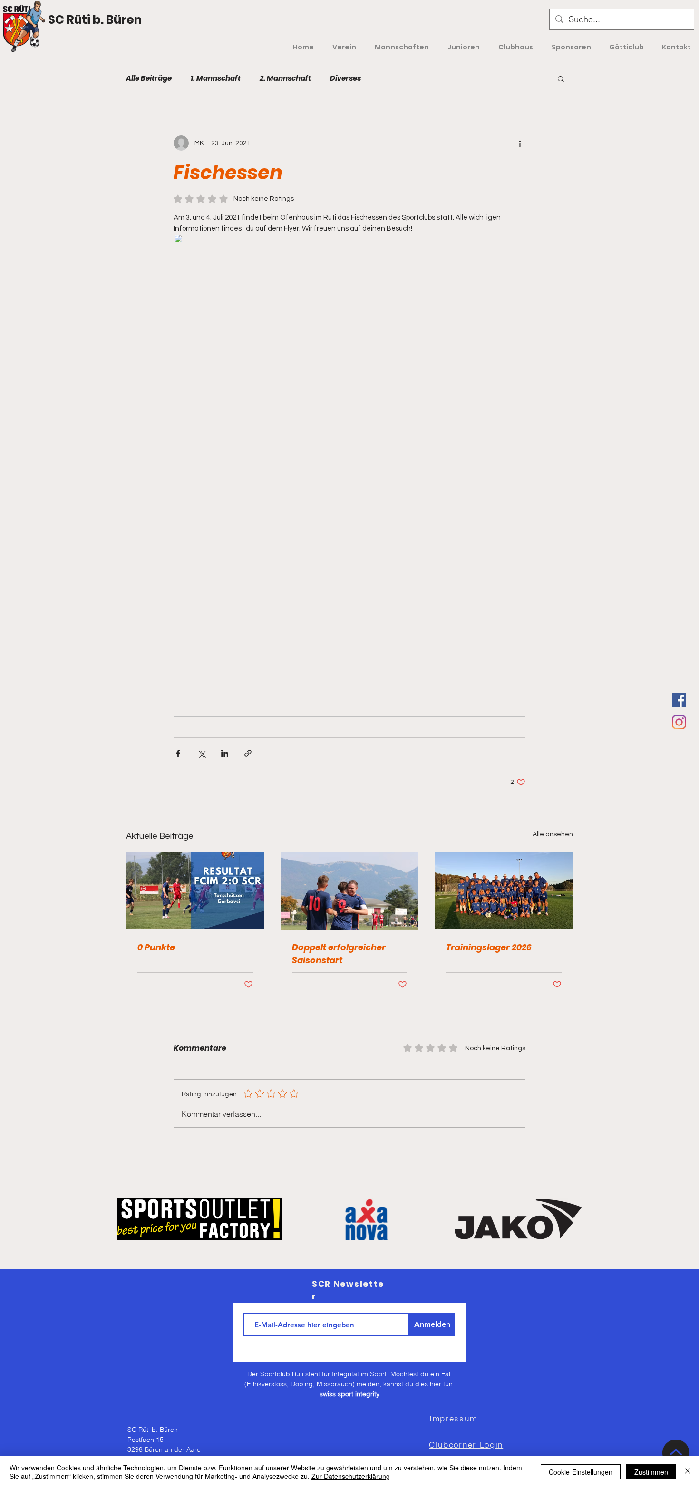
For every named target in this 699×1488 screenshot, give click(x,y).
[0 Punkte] (195, 890)
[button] (560, 78)
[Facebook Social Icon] (679, 700)
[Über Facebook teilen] (178, 753)
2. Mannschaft (285, 78)
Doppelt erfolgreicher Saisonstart (339, 953)
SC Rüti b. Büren (95, 19)
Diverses (345, 78)
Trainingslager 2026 (489, 947)
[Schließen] (687, 1471)
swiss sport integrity (349, 1394)
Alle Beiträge (149, 78)
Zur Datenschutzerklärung (350, 1476)
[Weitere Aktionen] (519, 143)
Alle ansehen (553, 834)
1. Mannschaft (216, 78)
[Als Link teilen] (247, 753)
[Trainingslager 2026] (504, 890)
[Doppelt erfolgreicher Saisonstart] (350, 891)
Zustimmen (651, 1472)
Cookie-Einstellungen (580, 1472)
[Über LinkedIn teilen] (224, 753)
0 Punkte (156, 947)
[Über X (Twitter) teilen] (201, 753)
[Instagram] (679, 722)
